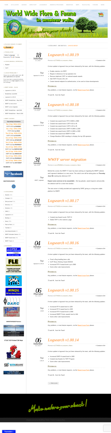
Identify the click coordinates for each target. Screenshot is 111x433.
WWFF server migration (67, 159)
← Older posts (53, 383)
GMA (6, 211)
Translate (17, 57)
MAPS (77, 4)
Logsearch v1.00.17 (63, 200)
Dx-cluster (15, 4)
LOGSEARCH (43, 4)
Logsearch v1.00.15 (63, 290)
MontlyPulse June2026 (11, 93)
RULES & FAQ (86, 4)
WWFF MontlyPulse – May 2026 (13, 100)
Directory (33, 4)
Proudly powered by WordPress (35, 420)
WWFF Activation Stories (11, 234)
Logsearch (65, 60)
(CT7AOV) (57, 60)
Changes (67, 165)
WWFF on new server (11, 103)
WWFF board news (10, 237)
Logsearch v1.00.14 (63, 340)
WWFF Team (8, 241)
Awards (7, 195)
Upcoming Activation (10, 231)
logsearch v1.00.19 (39, 75)
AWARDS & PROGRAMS (56, 4)
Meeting (7, 218)
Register (7, 64)
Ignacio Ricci (61, 420)
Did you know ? (9, 201)
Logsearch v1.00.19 (63, 54)
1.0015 (42, 311)
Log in (6, 67)
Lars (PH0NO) (58, 165)
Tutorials (7, 227)
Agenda (24, 4)
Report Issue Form (83, 90)
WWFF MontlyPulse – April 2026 (13, 110)
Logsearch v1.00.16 (63, 243)
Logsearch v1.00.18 (63, 104)
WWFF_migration (39, 180)
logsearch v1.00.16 (39, 263)
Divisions (7, 208)
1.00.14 (42, 360)
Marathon (69, 4)
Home (6, 4)
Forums (95, 4)
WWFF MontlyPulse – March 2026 (14, 113)
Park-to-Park (8, 224)
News (102, 4)
